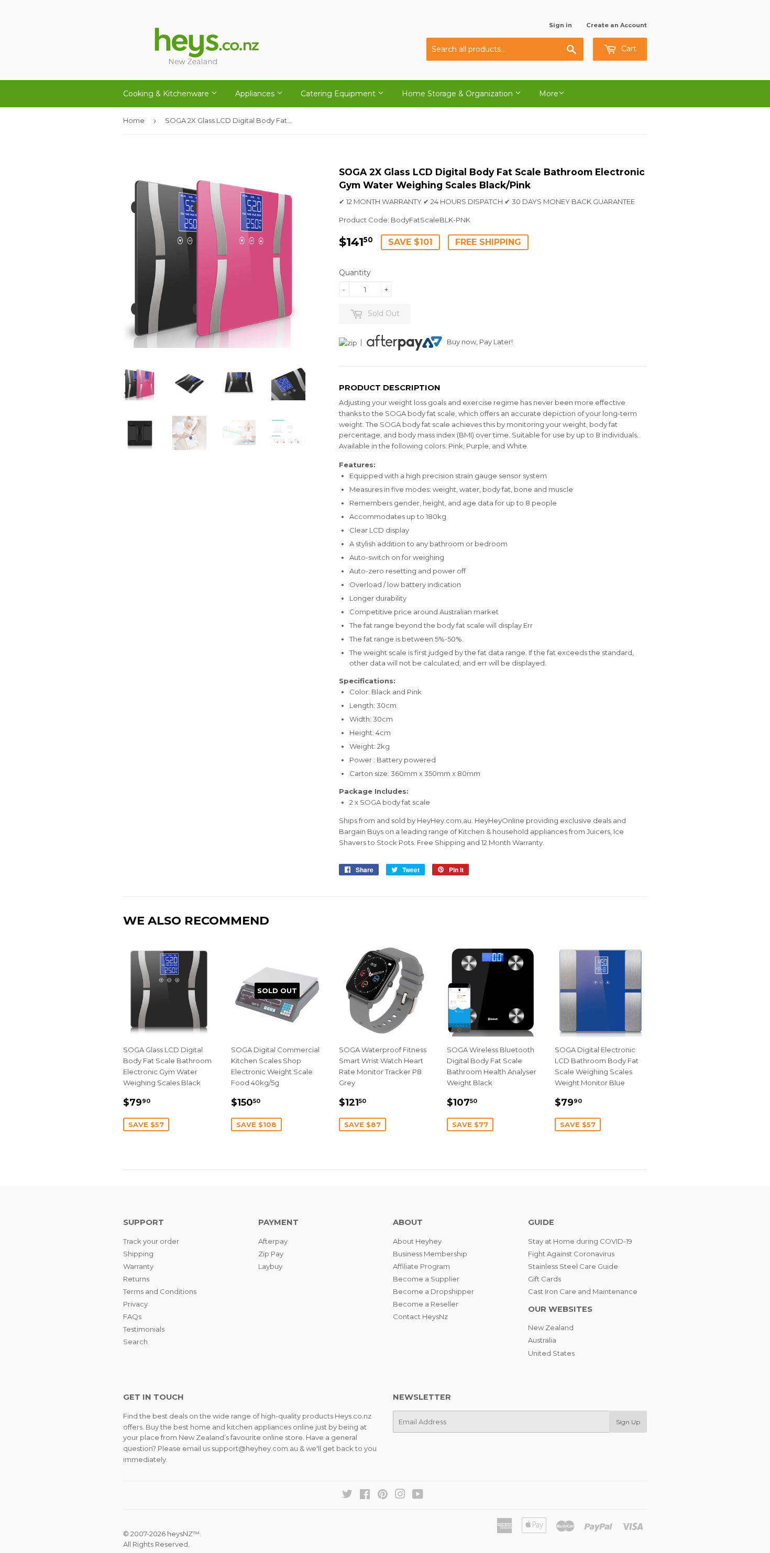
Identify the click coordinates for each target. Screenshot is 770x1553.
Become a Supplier (426, 1279)
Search (135, 1341)
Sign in (560, 25)
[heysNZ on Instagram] (400, 1495)
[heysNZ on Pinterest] (382, 1495)
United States (551, 1353)
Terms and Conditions (159, 1291)
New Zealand (551, 1327)
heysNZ (180, 1533)
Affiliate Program (421, 1266)
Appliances (256, 93)
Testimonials (143, 1329)
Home (134, 120)
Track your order (151, 1241)
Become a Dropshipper (433, 1291)
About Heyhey (417, 1241)
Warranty (138, 1266)
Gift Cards (544, 1279)
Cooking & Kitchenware (167, 93)
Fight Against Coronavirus (571, 1254)
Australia (542, 1340)
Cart (627, 48)
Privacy (135, 1304)
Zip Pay (270, 1254)
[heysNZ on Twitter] (347, 1495)
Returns (136, 1279)
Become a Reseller (425, 1304)
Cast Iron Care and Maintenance (582, 1291)
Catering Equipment (339, 93)
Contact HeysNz (420, 1316)
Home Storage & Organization (458, 93)
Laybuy (270, 1266)
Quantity (355, 272)
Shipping (138, 1254)
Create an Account (616, 25)
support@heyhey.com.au (255, 1448)
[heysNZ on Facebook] (364, 1495)
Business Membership (430, 1254)
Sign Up (628, 1422)
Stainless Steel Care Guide (573, 1266)
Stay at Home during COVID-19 (580, 1241)
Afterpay (273, 1241)
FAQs (132, 1316)
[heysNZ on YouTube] (417, 1495)
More (548, 93)
